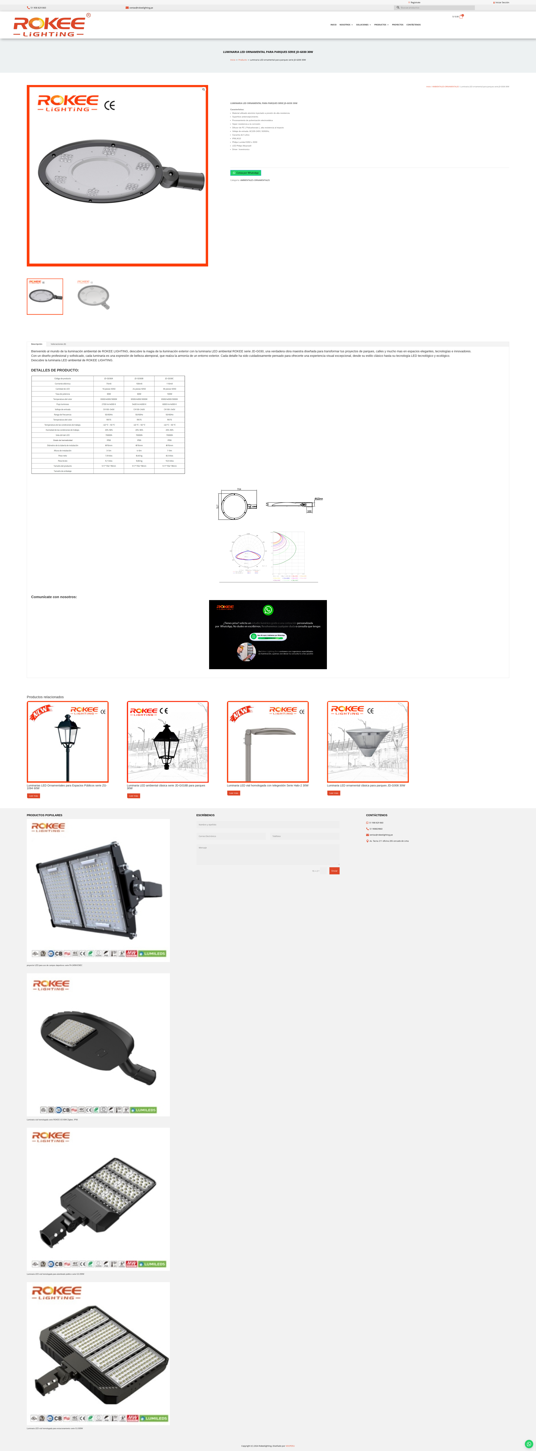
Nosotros (345, 24)
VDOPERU (290, 1446)
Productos (380, 24)
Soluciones (362, 24)
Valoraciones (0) (58, 344)
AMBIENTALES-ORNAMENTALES (445, 86)
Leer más (33, 795)
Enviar (335, 870)
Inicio (334, 24)
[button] (203, 89)
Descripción (36, 344)
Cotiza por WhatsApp (247, 172)
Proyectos (397, 24)
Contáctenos (413, 24)
